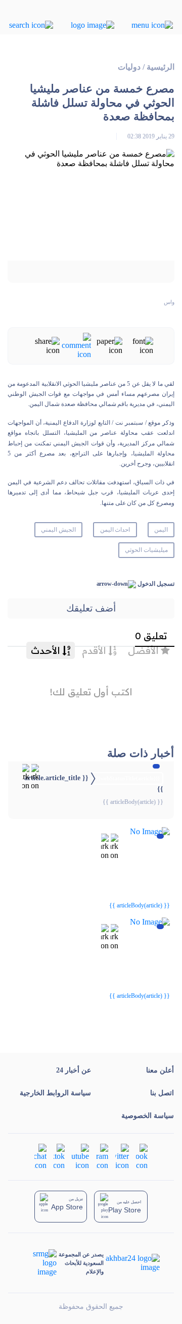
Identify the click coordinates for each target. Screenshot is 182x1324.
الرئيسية (160, 67)
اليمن (161, 529)
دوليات (129, 67)
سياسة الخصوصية (147, 1115)
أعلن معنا (160, 1070)
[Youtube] (80, 1156)
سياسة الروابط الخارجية (55, 1093)
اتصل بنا (162, 1093)
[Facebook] (142, 1156)
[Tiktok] (59, 1156)
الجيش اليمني (58, 529)
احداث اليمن (115, 529)
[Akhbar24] (132, 1263)
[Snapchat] (40, 1156)
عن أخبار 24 (73, 1070)
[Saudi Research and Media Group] (40, 1263)
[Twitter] (122, 1156)
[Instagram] (102, 1156)
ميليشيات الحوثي (146, 549)
